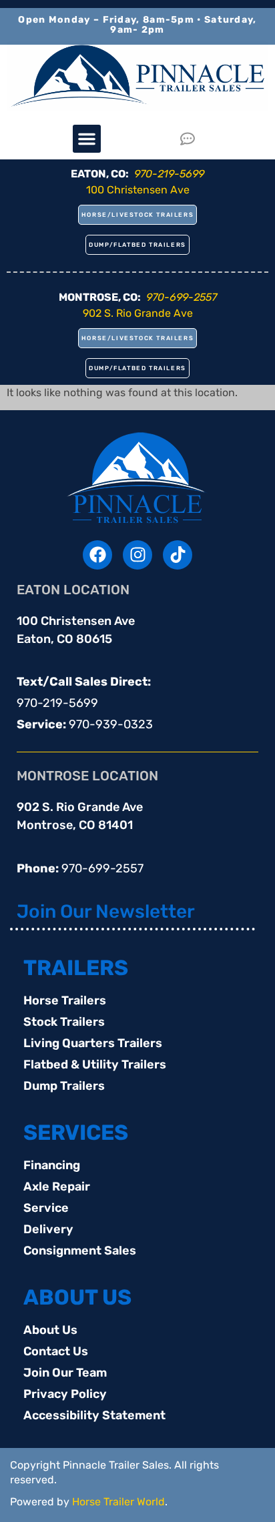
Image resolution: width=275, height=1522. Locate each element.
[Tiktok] (177, 555)
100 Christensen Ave (138, 189)
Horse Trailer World (118, 1501)
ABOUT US (77, 1297)
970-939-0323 (111, 724)
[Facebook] (97, 555)
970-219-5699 (57, 703)
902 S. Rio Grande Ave (138, 313)
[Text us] (191, 138)
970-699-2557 (102, 868)
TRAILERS (75, 967)
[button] (87, 139)
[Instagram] (137, 555)
